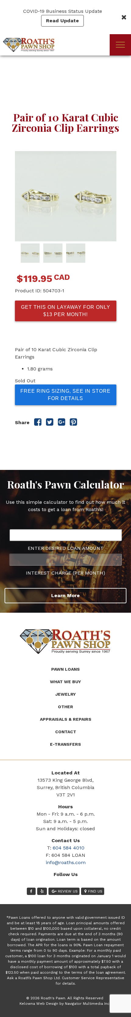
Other (65, 706)
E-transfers (65, 744)
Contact (65, 731)
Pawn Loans (65, 669)
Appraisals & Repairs (65, 719)
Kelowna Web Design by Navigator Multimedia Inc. (64, 1003)
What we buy (65, 681)
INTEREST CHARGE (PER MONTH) (65, 573)
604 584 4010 (68, 848)
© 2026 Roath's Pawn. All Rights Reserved (64, 998)
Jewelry (65, 694)
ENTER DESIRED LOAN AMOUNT (66, 548)
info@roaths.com (66, 862)
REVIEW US (68, 891)
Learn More (65, 595)
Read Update (62, 20)
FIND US (95, 891)
